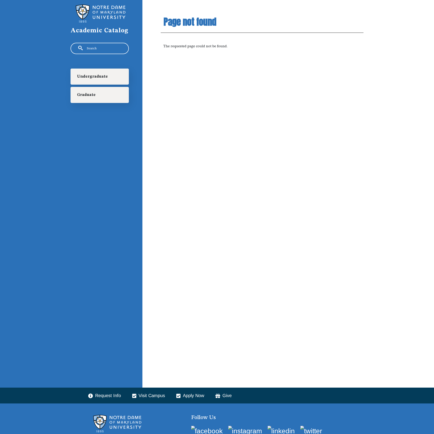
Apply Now (193, 395)
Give (227, 395)
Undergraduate (92, 77)
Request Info (108, 395)
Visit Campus (152, 395)
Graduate (86, 95)
